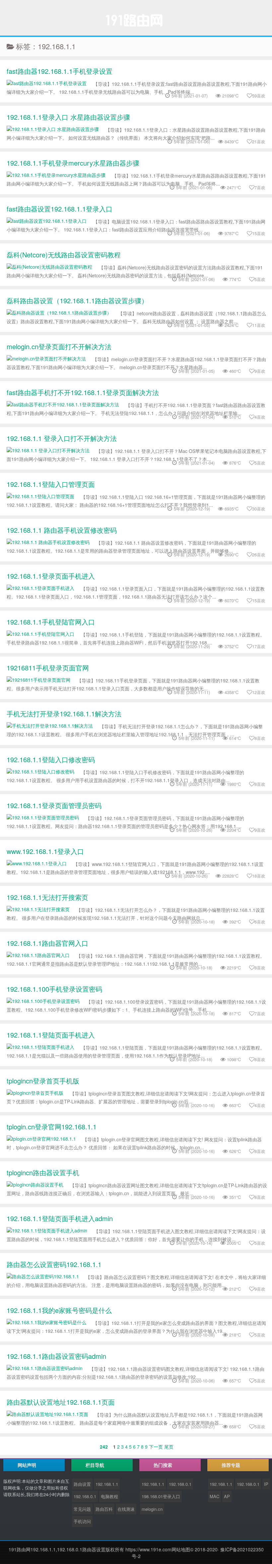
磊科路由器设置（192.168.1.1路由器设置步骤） (77, 300)
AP (227, 1496)
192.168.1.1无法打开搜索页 (47, 897)
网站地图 (180, 1549)
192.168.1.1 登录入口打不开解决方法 (62, 438)
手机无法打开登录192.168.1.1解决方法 (64, 713)
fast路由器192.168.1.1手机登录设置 (59, 71)
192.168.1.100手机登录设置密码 (54, 989)
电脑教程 (109, 1496)
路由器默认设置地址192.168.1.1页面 (61, 1402)
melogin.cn (152, 1509)
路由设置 (82, 1484)
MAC (214, 1496)
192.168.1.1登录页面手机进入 (51, 576)
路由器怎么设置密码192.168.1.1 (54, 1264)
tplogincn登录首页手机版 (43, 1080)
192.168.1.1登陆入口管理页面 (51, 484)
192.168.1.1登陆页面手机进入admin (60, 1218)
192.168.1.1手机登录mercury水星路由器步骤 (73, 163)
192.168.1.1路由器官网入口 (47, 943)
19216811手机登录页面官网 (48, 667)
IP (266, 1484)
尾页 (168, 1446)
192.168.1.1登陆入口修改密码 (51, 759)
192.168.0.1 (85, 1496)
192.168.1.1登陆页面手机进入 (51, 1035)
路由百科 (104, 1509)
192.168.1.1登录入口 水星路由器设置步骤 (68, 117)
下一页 (156, 1446)
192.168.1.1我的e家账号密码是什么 (59, 1310)
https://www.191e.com (148, 1549)
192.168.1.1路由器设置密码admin (56, 1356)
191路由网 (20, 1549)
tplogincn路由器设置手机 (43, 1172)
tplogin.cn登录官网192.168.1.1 (52, 1126)
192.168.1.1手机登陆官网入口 (51, 622)
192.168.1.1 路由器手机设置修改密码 (62, 530)
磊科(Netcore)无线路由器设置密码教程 (64, 254)
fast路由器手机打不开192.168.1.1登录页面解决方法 (83, 392)
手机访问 (82, 1521)
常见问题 (82, 1509)
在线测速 (126, 1509)
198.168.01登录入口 (161, 1496)
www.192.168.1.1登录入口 (45, 851)
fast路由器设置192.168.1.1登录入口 (59, 208)
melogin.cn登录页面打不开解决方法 (59, 346)
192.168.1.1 (107, 1484)
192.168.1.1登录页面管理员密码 (54, 805)
